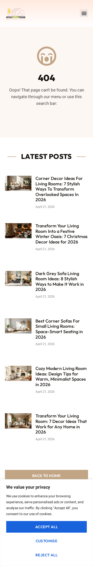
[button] (84, 13)
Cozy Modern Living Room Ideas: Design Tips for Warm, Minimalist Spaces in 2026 (61, 376)
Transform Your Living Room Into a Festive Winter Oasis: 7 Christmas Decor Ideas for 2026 (61, 234)
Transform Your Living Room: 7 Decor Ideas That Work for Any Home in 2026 (61, 424)
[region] (46, 522)
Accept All (46, 526)
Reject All (46, 555)
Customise (47, 541)
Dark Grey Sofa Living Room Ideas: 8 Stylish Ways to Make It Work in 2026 (59, 281)
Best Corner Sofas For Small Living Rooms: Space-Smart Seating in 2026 (59, 329)
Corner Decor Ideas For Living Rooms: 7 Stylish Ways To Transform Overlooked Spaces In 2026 (59, 188)
